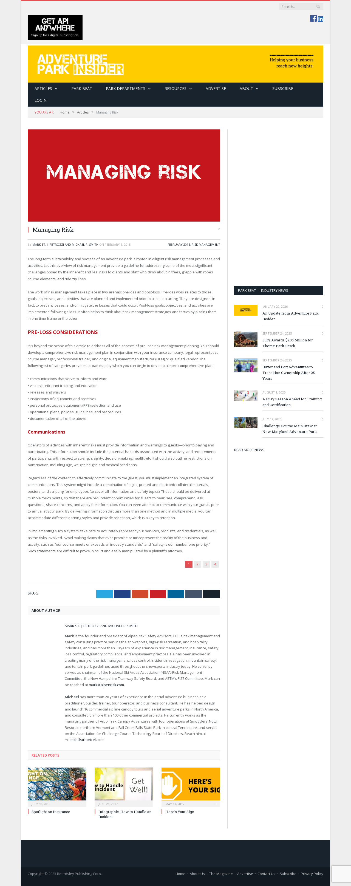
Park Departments (125, 88)
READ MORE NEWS (249, 449)
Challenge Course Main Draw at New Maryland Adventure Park (289, 428)
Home (180, 873)
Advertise (216, 88)
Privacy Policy (312, 873)
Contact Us (266, 873)
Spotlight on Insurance (51, 811)
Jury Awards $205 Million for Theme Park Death (287, 343)
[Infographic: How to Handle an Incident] (124, 787)
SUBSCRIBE (282, 88)
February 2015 (179, 244)
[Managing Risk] (124, 175)
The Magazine (221, 873)
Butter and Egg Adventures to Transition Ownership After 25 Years (288, 372)
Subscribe (288, 873)
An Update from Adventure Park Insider (290, 316)
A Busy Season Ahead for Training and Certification (292, 402)
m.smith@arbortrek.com (84, 739)
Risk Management (206, 244)
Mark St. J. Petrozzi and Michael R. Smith (65, 244)
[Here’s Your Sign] (191, 787)
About (246, 88)
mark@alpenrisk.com (106, 684)
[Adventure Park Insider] (175, 63)
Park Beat (81, 88)
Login (41, 100)
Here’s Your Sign (179, 811)
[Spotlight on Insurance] (57, 787)
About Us (197, 873)
